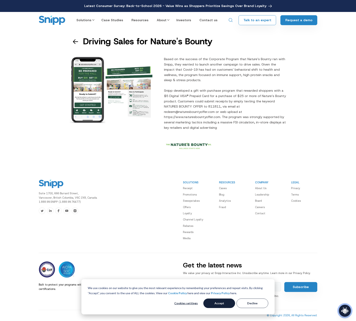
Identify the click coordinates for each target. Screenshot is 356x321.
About (161, 20)
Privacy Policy (220, 293)
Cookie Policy (177, 293)
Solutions (83, 20)
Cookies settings (186, 303)
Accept (219, 303)
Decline (252, 303)
